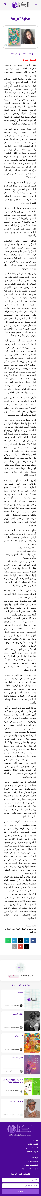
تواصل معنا (33, 1162)
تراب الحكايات (13, 54)
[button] (33, 940)
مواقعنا (35, 1158)
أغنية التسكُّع (17, 1058)
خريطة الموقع (32, 1152)
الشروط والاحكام (31, 1165)
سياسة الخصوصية (30, 1169)
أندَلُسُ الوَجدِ (18, 1036)
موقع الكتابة (27, 976)
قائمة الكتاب (33, 1144)
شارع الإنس (18, 1014)
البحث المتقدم (32, 1148)
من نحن (35, 1141)
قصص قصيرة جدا (15, 1102)
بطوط (20, 992)
